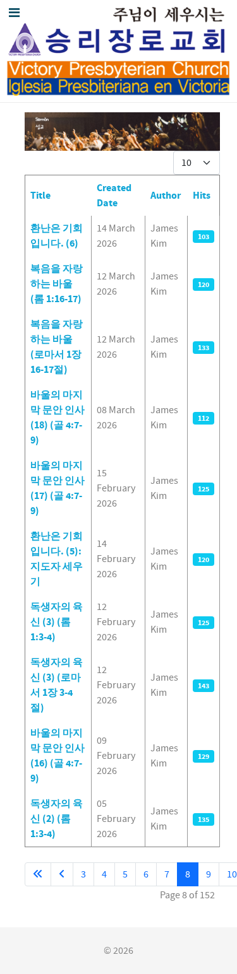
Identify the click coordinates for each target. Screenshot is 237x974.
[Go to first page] (38, 874)
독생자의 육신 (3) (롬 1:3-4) (56, 622)
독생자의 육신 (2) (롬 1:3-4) (56, 819)
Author (165, 195)
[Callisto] (118, 51)
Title (40, 195)
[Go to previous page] (62, 874)
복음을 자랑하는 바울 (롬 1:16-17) (56, 284)
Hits (201, 195)
